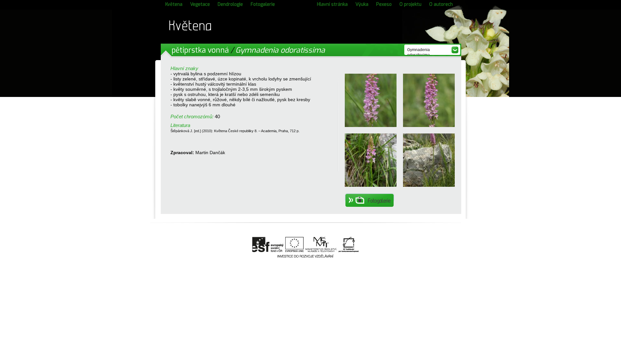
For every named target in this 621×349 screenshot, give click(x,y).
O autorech (441, 4)
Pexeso (384, 4)
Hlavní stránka (332, 4)
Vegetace (200, 4)
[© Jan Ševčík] (371, 125)
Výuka (361, 4)
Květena (173, 4)
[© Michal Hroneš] (371, 185)
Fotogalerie (263, 4)
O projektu (410, 4)
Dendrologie (230, 4)
